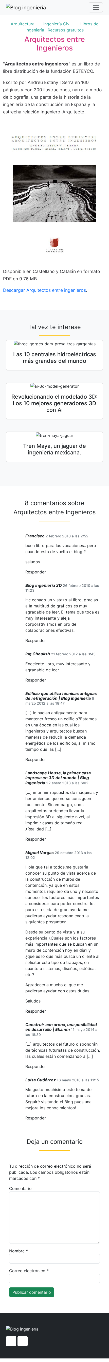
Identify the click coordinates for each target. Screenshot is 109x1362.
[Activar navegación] (96, 7)
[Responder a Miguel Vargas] (47, 1011)
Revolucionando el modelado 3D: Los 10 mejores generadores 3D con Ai (54, 403)
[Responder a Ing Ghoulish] (47, 680)
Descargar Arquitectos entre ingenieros (44, 290)
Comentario (20, 1188)
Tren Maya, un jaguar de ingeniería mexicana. (54, 449)
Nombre (18, 1250)
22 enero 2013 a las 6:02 (67, 783)
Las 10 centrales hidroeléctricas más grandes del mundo (54, 357)
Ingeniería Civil (57, 23)
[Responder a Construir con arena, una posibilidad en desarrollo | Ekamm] (47, 1066)
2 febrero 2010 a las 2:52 (67, 536)
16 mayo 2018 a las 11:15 (78, 1080)
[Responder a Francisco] (47, 572)
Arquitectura (22, 23)
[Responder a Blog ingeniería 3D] (47, 640)
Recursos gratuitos (66, 29)
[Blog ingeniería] (26, 7)
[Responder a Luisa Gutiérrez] (47, 1118)
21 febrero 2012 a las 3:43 (73, 654)
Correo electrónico (29, 1270)
